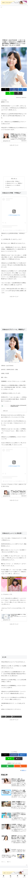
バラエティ (9, 716)
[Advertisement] (14, 22)
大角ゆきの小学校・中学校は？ (13, 181)
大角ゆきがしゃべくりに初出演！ (13, 185)
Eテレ (4, 716)
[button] (18, 93)
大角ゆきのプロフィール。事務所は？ (14, 183)
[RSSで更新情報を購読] (20, 766)
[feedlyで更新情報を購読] (7, 766)
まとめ (7, 187)
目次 (12, 178)
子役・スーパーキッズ (17, 716)
